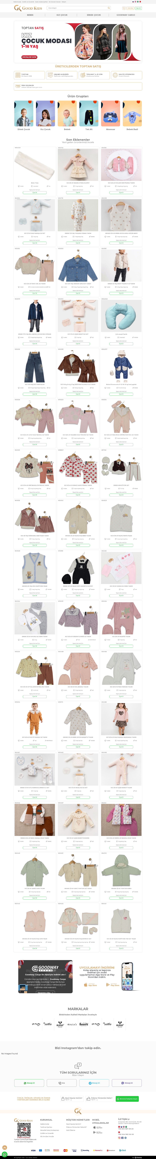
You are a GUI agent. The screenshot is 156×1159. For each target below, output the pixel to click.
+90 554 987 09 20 (126, 1129)
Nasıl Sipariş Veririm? (73, 1124)
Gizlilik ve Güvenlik (28, 2)
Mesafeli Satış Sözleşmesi (49, 1130)
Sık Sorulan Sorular (55, 2)
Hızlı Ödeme (70, 1130)
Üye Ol (35, 192)
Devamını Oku (44, 993)
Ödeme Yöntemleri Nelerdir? (76, 1127)
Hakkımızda (17, 2)
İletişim (64, 2)
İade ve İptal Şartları (41, 2)
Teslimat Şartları (46, 1127)
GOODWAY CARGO (126, 15)
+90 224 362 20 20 (126, 1134)
